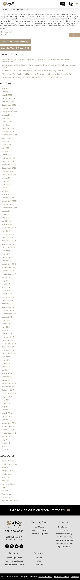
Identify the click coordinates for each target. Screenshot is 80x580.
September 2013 (9, 393)
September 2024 (9, 135)
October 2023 (8, 171)
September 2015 (9, 314)
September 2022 (9, 208)
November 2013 (9, 386)
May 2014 (6, 367)
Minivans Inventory (64, 533)
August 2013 (7, 396)
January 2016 (7, 300)
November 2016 (9, 267)
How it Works (39, 527)
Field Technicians (9, 464)
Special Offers (64, 547)
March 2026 (7, 95)
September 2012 (9, 433)
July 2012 (6, 439)
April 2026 (6, 92)
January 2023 (8, 198)
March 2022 (7, 224)
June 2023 (6, 184)
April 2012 (6, 449)
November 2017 (9, 244)
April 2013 (6, 410)
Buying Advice (8, 461)
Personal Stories (9, 484)
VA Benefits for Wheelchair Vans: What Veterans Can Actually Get (32, 77)
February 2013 (8, 416)
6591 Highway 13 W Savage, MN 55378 (14, 538)
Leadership (7, 474)
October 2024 (8, 131)
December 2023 (9, 164)
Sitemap (39, 564)
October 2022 (8, 204)
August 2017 (7, 251)
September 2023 (9, 174)
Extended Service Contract (14, 564)
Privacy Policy (45, 576)
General (5, 467)
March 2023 (7, 194)
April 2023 (6, 191)
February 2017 (8, 257)
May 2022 (6, 217)
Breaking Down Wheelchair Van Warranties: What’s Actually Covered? (34, 70)
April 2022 (6, 221)
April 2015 (6, 330)
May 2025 (6, 125)
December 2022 (9, 201)
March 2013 (7, 413)
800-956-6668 (14, 531)
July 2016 (6, 280)
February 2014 (8, 377)
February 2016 (8, 297)
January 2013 (7, 420)
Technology (7, 494)
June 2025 (6, 121)
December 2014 (9, 343)
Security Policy (61, 576)
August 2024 (7, 138)
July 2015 (6, 320)
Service (5, 491)
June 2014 (6, 363)
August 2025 (7, 115)
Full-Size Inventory (64, 537)
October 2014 (8, 350)
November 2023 (9, 168)
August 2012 (7, 436)
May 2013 (6, 406)
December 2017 (9, 241)
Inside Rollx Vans (9, 471)
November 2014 (9, 347)
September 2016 (9, 274)
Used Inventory (64, 530)
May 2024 (6, 148)
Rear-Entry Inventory (64, 543)
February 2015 (8, 337)
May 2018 (6, 231)
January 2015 (7, 340)
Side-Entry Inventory (64, 540)
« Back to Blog (6, 32)
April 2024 (6, 151)
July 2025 (6, 118)
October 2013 (8, 390)
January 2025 (8, 128)
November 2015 (9, 307)
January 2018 (7, 237)
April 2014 (6, 370)
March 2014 (7, 373)
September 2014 (9, 353)
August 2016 (7, 277)
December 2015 (9, 304)
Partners (6, 481)
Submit (74, 35)
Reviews (39, 558)
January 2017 (7, 261)
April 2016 (6, 290)
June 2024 (6, 145)
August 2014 (7, 357)
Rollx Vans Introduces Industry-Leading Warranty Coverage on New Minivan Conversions (36, 60)
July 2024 (6, 141)
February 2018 (8, 234)
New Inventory (64, 527)
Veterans (6, 497)
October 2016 (8, 271)
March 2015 (7, 333)
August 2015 (7, 317)
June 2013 (6, 403)
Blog (39, 561)
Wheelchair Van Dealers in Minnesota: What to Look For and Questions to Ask (37, 74)
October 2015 (8, 310)
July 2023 (6, 181)
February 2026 (8, 98)
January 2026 (8, 102)
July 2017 (6, 254)
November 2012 (9, 426)
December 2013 (9, 383)
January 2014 (8, 380)
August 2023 (7, 178)
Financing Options (14, 558)
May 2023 (6, 188)
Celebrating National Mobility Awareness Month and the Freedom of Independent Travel (39, 66)
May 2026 (6, 88)
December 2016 (9, 264)
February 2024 (8, 158)
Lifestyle (5, 477)
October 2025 (8, 108)
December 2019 (9, 227)
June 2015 (6, 324)
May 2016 (6, 287)
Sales (4, 487)
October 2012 (8, 430)
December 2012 (9, 423)
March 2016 (7, 294)
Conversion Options (39, 533)
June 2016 (6, 284)
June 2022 (6, 214)
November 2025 (9, 105)
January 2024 (8, 161)
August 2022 (7, 211)
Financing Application (14, 561)
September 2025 (9, 111)
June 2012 (6, 443)
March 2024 (7, 155)
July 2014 (6, 360)
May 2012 (6, 446)
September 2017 (9, 247)
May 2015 (6, 327)
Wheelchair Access (10, 500)
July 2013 (6, 400)
